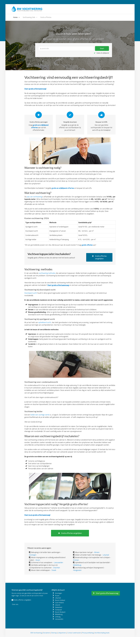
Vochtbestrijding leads (102, 632)
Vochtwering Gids (29, 17)
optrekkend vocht (44, 322)
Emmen (76, 560)
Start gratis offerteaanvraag (107, 593)
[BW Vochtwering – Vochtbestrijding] (27, 8)
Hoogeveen (77, 570)
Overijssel (58, 609)
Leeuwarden (58, 562)
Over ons (15, 604)
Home (15, 17)
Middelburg (77, 565)
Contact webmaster (74, 632)
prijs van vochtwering (34, 196)
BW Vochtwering (36, 632)
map (55, 632)
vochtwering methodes (47, 273)
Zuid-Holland (59, 602)
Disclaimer (46, 632)
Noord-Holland (60, 600)
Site (52, 632)
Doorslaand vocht (30, 293)
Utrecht (57, 605)
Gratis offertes (45, 17)
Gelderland (58, 607)
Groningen (32, 554)
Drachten (56, 567)
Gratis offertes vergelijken (101, 257)
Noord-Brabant (60, 612)
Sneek (54, 570)
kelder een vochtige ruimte (40, 414)
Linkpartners (62, 632)
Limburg (57, 616)
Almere (96, 552)
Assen (38, 560)
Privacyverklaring (87, 632)
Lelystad (106, 554)
